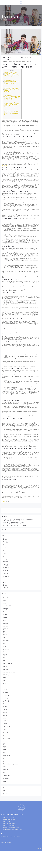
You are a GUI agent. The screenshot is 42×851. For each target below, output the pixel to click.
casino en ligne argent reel (7, 663)
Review (4, 750)
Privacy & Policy (38, 848)
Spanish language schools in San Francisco (10, 764)
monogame (5, 715)
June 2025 (5, 553)
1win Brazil (5, 600)
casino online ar (5, 668)
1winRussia (5, 609)
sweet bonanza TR (6, 769)
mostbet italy (5, 723)
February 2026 (5, 541)
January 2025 (5, 561)
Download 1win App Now (8, 91)
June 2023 (5, 581)
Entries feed (5, 791)
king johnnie (5, 697)
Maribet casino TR (6, 701)
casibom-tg (5, 660)
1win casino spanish (6, 602)
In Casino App (6, 115)
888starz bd (5, 632)
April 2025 (4, 556)
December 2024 (5, 562)
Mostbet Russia (5, 727)
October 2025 (5, 547)
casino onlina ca (6, 666)
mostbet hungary (6, 721)
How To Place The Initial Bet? (9, 100)
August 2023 (5, 578)
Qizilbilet (4, 747)
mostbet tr (5, 729)
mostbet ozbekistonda (7, 726)
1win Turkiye (5, 606)
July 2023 (4, 579)
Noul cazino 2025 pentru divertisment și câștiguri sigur (12, 520)
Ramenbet (4, 749)
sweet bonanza (5, 767)
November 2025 (5, 545)
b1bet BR (4, 645)
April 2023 (4, 584)
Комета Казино (6, 778)
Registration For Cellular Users (10, 109)
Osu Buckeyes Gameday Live (9, 95)
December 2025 (5, 544)
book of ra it (5, 655)
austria (4, 635)
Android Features (7, 77)
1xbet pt (4, 625)
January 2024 (5, 570)
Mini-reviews (5, 706)
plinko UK (4, 744)
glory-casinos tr (5, 692)
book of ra (5, 654)
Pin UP (4, 735)
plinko (4, 743)
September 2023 (6, 576)
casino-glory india (6, 675)
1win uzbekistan (5, 608)
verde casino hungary (6, 775)
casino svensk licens (6, 671)
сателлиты (5, 781)
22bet (4, 629)
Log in (4, 790)
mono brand (5, 709)
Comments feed (5, 793)
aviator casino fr (6, 640)
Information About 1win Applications (11, 74)
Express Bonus (7, 105)
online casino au (6, 732)
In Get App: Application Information (10, 72)
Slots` (4, 760)
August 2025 (5, 550)
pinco (4, 741)
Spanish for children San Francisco (9, 823)
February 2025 (5, 559)
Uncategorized (5, 773)
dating (4, 681)
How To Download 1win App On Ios (10, 98)
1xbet (4, 611)
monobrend (5, 714)
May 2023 (4, 582)
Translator (5, 770)
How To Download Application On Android (12, 117)
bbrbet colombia (6, 649)
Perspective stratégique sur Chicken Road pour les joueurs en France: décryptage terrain (18, 519)
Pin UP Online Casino (6, 738)
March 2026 (5, 539)
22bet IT (4, 631)
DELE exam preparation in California (9, 819)
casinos (4, 677)
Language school (6, 698)
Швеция (4, 783)
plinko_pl (4, 746)
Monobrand (5, 712)
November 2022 (5, 587)
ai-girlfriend (5, 634)
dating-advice (5, 683)
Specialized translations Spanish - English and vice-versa (12, 829)
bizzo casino (5, 652)
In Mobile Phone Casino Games (10, 106)
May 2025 (4, 555)
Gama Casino (5, 689)
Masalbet (4, 703)
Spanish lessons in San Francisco (8, 817)
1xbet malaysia (5, 622)
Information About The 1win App (10, 99)
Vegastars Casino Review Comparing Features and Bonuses (13, 522)
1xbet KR (4, 620)
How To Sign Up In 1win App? (9, 83)
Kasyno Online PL (6, 695)
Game (4, 691)
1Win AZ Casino (5, 597)
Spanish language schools (7, 763)
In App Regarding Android (9, 80)
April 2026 (4, 538)
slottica (4, 761)
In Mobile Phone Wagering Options (10, 107)
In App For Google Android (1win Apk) (11, 88)
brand (4, 657)
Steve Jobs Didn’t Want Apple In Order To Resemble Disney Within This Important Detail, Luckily (12, 111)
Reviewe (4, 752)
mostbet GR (5, 720)
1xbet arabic (5, 614)
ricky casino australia (6, 755)
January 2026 (5, 542)
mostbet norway (6, 724)
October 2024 (5, 565)
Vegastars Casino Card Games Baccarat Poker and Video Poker (14, 523)
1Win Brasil (5, 599)
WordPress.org (5, 794)
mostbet (4, 718)
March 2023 (5, 585)
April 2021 (4, 588)
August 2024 (5, 568)
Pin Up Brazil (5, 737)
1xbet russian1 (5, 628)
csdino (4, 680)
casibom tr (5, 658)
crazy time (5, 678)
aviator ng (4, 643)
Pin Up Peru (5, 740)
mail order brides (6, 700)
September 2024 (6, 567)
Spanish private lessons (7, 821)
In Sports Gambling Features (9, 87)
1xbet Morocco (5, 623)
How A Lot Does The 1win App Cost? (11, 73)
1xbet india (5, 617)
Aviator (4, 637)
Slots (4, 758)
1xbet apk (4, 612)
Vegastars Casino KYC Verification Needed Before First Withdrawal (14, 525)
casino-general (5, 674)
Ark (2, 19)
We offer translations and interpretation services (11, 827)
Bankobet (4, 646)
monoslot (4, 717)
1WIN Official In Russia (7, 605)
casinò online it (5, 669)
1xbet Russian (5, 626)
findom (4, 686)
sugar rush (5, 766)
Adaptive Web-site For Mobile (9, 79)
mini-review (5, 704)
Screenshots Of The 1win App (9, 102)
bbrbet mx (4, 651)
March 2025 (5, 558)
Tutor (4, 772)
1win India (3, 501)
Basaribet (4, 648)
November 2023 (5, 573)
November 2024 (5, 564)
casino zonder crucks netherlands (9, 672)
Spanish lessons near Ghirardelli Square (9, 825)
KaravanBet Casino (6, 694)
